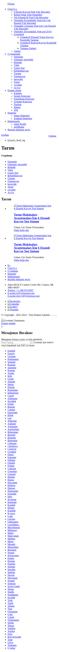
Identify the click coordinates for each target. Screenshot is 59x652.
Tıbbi (16, 65)
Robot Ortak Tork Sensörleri (28, 14)
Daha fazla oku (21, 230)
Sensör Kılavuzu (22, 96)
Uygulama (13, 271)
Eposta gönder (8, 323)
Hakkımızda (14, 121)
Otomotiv (18, 56)
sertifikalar (19, 127)
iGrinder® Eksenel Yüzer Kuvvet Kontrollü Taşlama (36, 38)
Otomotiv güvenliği (23, 59)
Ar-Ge (17, 87)
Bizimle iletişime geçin (19, 129)
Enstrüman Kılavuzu (24, 99)
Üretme (17, 73)
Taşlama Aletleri (28, 48)
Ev (9, 265)
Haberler (12, 113)
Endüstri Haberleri (23, 118)
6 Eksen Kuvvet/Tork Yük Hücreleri (32, 12)
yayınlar (18, 85)
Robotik (18, 62)
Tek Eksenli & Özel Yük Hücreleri (31, 17)
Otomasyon (19, 76)
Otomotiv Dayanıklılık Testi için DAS (33, 31)
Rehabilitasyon (21, 70)
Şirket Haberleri (22, 115)
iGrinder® (19, 34)
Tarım (17, 82)
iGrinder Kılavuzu (23, 101)
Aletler (17, 51)
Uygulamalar (14, 54)
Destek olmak (14, 90)
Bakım (17, 107)
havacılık (18, 79)
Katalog (18, 93)
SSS (16, 110)
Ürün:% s (12, 9)
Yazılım (17, 104)
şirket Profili (20, 124)
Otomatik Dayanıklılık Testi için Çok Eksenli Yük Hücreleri (32, 21)
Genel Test (19, 68)
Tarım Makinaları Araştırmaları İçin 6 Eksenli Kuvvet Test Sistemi (32, 218)
